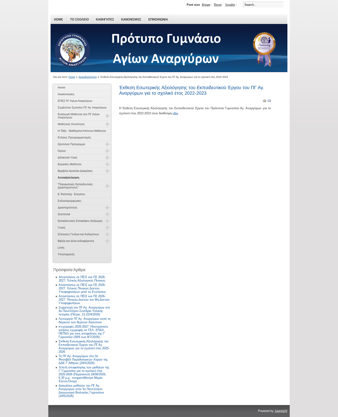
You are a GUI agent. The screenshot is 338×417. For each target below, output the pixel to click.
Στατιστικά (64, 214)
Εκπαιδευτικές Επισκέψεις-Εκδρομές (80, 221)
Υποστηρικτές (66, 254)
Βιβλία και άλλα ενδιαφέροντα (76, 241)
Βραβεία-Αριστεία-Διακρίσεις (75, 171)
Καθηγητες (105, 19)
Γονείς (62, 227)
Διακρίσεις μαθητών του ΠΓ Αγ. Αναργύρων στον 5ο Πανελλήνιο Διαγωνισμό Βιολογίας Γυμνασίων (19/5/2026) (81, 391)
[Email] (269, 101)
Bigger (206, 4)
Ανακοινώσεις (66, 94)
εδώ (175, 113)
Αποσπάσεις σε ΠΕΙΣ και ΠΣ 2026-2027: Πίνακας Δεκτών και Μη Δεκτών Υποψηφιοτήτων (84, 299)
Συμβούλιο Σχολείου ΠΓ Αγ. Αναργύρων (82, 107)
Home (58, 19)
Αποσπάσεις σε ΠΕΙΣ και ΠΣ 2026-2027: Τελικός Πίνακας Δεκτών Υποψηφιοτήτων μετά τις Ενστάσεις (82, 288)
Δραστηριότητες (67, 207)
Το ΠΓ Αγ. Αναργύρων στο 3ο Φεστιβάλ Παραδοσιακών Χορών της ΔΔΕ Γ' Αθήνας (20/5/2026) (83, 359)
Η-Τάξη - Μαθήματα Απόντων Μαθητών (82, 130)
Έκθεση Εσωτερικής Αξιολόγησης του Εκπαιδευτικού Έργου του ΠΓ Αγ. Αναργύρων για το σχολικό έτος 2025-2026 (84, 346)
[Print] (264, 101)
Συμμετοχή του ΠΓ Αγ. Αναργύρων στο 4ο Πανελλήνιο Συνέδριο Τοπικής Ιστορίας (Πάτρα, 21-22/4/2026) (84, 311)
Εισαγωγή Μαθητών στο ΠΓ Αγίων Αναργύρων (79, 116)
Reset (218, 4)
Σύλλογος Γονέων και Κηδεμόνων (78, 234)
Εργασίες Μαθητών (69, 164)
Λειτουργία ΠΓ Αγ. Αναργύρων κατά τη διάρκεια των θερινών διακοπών (84, 320)
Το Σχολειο (79, 19)
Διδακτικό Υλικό (67, 157)
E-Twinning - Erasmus (71, 194)
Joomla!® (281, 411)
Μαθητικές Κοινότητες (71, 124)
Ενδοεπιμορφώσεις (69, 201)
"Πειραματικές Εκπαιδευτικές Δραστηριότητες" (75, 186)
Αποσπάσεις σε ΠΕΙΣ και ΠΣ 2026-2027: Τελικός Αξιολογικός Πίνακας (82, 278)
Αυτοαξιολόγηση (88, 77)
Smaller (230, 4)
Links (61, 247)
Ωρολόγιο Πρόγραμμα (71, 144)
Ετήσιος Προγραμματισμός (74, 137)
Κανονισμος (131, 19)
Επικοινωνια (158, 19)
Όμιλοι (62, 151)
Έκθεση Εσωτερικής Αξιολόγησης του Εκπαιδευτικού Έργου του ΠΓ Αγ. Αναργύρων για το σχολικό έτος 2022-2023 (191, 90)
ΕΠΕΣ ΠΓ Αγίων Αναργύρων (75, 101)
